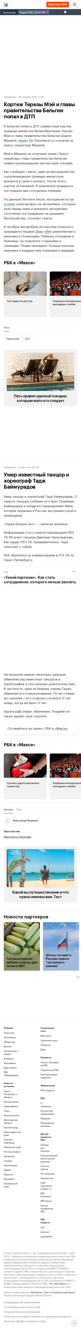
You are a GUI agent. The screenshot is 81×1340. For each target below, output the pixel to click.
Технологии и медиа (11, 1052)
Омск (7, 1110)
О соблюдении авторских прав (22, 1306)
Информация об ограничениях (22, 1302)
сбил (48, 231)
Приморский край (11, 1185)
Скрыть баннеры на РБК (49, 1064)
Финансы (9, 1058)
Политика (9, 1032)
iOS (42, 1227)
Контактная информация (46, 1112)
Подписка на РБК (49, 1069)
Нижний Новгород (9, 1141)
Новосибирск (11, 1106)
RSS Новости (47, 1090)
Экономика (10, 1037)
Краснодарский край (12, 1133)
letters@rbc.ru (61, 1283)
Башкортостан (11, 1115)
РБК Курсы (46, 1200)
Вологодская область (10, 1121)
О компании (45, 1104)
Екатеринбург (11, 1101)
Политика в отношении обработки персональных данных (37, 1316)
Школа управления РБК (46, 1208)
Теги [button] (6, 327)
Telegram (45, 1044)
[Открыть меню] (74, 4)
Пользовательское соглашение (22, 1311)
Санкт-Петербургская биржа (59, 1292)
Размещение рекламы (46, 1124)
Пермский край (12, 1147)
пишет (23, 139)
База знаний (10, 1067)
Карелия (8, 1174)
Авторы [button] (8, 809)
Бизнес (7, 1046)
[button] (25, 294)
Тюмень (8, 1160)
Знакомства (46, 1178)
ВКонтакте (46, 1035)
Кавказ (7, 1169)
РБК (6, 572)
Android (44, 1231)
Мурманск (9, 1178)
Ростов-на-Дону (12, 1151)
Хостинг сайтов (44, 1167)
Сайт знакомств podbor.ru (46, 1185)
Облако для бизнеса (44, 1147)
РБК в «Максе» (19, 263)
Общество (10, 96)
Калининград (11, 1127)
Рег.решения (46, 1173)
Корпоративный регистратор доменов (46, 1158)
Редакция (45, 1118)
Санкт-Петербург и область (11, 1094)
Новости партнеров (26, 917)
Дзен (43, 1049)
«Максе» (61, 727)
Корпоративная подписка (48, 1076)
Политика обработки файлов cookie (25, 1321)
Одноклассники (49, 1040)
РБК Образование (11, 1073)
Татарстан (9, 1156)
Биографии (10, 1063)
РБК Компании (45, 1195)
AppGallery (46, 1236)
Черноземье (10, 1165)
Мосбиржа (36, 1292)
